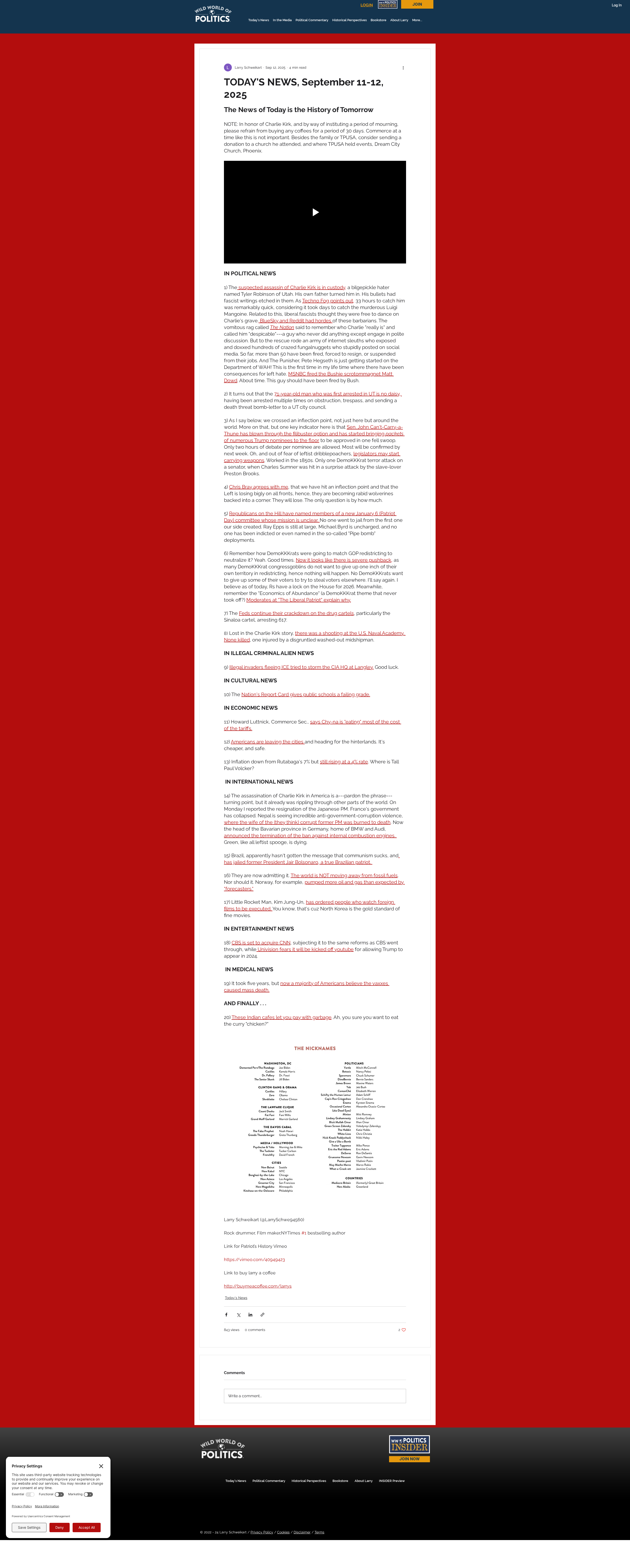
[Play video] (315, 212)
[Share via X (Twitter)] (238, 1314)
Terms (319, 1532)
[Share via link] (262, 1314)
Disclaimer (302, 1532)
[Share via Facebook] (226, 1314)
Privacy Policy (262, 1532)
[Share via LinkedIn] (250, 1314)
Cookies (283, 1532)
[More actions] (403, 67)
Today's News (236, 1298)
